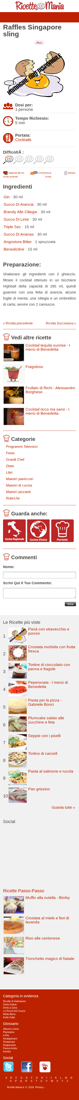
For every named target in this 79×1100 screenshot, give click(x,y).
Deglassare (9, 1045)
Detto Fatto (9, 1017)
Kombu (7, 1051)
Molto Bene (9, 1014)
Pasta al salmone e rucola (50, 771)
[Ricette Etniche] (38, 531)
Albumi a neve (11, 1029)
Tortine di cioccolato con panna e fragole (49, 667)
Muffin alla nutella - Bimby (48, 898)
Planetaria (8, 1032)
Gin (7, 197)
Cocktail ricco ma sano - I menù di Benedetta (47, 411)
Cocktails (23, 139)
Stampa (71, 173)
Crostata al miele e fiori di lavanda (47, 920)
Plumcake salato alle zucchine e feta (46, 720)
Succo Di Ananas (19, 234)
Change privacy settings (58, 1087)
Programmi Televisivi (22, 446)
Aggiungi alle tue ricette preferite (13, 175)
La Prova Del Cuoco (14, 1011)
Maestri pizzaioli (18, 492)
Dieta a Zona (10, 1007)
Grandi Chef (15, 459)
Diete (10, 466)
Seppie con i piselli (44, 736)
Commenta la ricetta (44, 175)
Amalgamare (10, 1038)
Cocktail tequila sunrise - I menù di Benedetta (48, 347)
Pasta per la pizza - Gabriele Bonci (45, 702)
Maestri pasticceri (19, 479)
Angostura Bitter (18, 241)
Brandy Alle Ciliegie (20, 212)
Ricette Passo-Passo (23, 890)
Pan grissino (39, 789)
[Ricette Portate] (62, 531)
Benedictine (14, 249)
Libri (9, 472)
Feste (10, 453)
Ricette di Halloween (14, 1001)
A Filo (6, 1035)
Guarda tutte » (63, 807)
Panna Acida (10, 1048)
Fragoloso (34, 367)
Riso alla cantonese (43, 938)
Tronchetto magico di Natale (50, 958)
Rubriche (13, 498)
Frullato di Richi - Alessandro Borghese (50, 390)
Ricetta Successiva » (61, 323)
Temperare (9, 1041)
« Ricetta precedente (18, 323)
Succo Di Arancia (19, 204)
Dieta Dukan (10, 1004)
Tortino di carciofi (42, 753)
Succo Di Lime (16, 219)
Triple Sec (12, 227)
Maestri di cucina (19, 485)
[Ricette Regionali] (14, 531)
